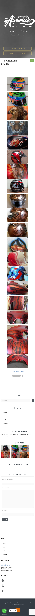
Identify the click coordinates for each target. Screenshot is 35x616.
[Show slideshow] (17, 371)
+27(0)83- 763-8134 (6, 565)
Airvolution (30, 603)
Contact (6, 423)
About (5, 416)
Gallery (5, 420)
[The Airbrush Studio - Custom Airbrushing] (19, 22)
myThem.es (21, 604)
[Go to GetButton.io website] (4, 614)
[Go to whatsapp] (4, 611)
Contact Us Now (17, 48)
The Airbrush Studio (17, 31)
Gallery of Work (17, 53)
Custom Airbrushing (17, 35)
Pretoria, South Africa (6, 564)
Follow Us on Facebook (19, 464)
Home (5, 412)
